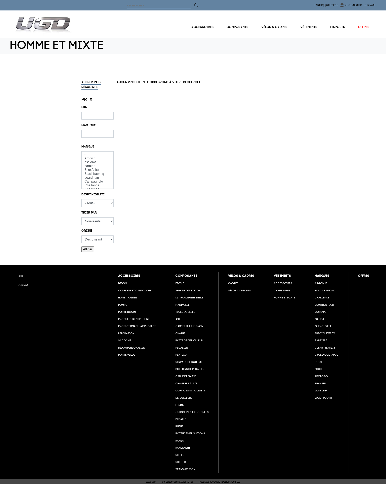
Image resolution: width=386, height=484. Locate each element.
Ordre (86, 230)
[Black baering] (97, 174)
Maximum (88, 125)
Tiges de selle (185, 311)
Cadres (233, 283)
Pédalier (182, 347)
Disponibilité (93, 194)
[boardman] (97, 178)
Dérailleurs (184, 397)
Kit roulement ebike (189, 297)
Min (84, 107)
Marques (337, 27)
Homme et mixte (284, 297)
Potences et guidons (190, 433)
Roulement (183, 447)
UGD (20, 276)
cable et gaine (186, 376)
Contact (369, 5)
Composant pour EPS (190, 390)
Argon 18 (321, 283)
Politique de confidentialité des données (220, 482)
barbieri (321, 340)
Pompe (122, 304)
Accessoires (202, 27)
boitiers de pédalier (190, 368)
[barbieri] (97, 166)
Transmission (185, 469)
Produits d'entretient (134, 319)
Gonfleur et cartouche (134, 290)
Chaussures (282, 290)
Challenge (322, 297)
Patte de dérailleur (189, 340)
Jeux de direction (188, 290)
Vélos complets (239, 290)
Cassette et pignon (189, 326)
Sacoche (124, 340)
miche (319, 368)
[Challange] (97, 185)
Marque (87, 146)
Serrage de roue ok (189, 361)
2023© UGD (151, 482)
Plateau (181, 354)
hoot (318, 361)
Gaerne (320, 319)
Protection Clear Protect (137, 326)
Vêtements (308, 27)
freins (180, 404)
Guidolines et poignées (192, 412)
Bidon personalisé (131, 347)
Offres (364, 27)
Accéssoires (283, 283)
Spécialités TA (325, 333)
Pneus (179, 426)
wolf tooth (323, 397)
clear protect (325, 347)
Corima (320, 311)
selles (180, 454)
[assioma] (97, 162)
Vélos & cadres (274, 27)
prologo (321, 376)
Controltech (324, 304)
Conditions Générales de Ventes (177, 482)
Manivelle (183, 304)
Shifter (181, 461)
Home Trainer (127, 297)
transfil (320, 383)
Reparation (126, 333)
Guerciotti (323, 326)
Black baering (325, 290)
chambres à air (186, 383)
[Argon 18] (97, 158)
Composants (237, 27)
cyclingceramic (327, 354)
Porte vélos (127, 354)
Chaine (180, 333)
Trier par (89, 212)
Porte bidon (127, 311)
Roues (180, 440)
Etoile (180, 283)
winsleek (321, 390)
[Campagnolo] (97, 182)
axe (178, 319)
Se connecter (353, 5)
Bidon (122, 283)
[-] (97, 155)
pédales (181, 419)
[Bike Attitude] (97, 170)
